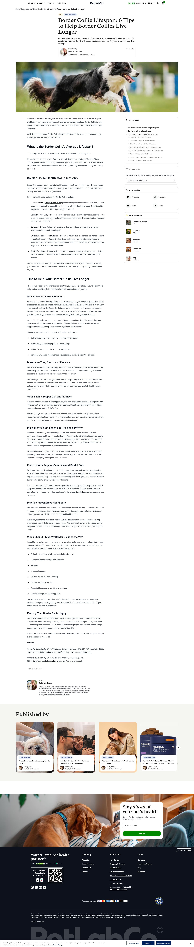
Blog (139, 868)
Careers (85, 872)
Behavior (141, 860)
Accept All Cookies (163, 943)
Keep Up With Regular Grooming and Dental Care (146, 150)
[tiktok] (44, 887)
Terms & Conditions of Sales (121, 875)
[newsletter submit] (174, 180)
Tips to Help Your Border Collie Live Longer (143, 134)
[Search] (158, 3)
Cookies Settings (116, 883)
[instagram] (36, 887)
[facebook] (32, 887)
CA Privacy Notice (117, 872)
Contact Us (86, 868)
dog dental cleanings (80, 492)
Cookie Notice (115, 879)
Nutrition (141, 872)
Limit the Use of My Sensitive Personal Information (121, 888)
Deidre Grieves (75, 52)
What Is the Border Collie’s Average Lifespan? (143, 128)
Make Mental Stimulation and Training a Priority (145, 147)
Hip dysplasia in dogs (54, 203)
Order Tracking (88, 864)
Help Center (114, 860)
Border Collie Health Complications (140, 131)
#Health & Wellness (35, 669)
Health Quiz (61, 3)
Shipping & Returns (117, 864)
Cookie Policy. (57, 945)
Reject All (148, 943)
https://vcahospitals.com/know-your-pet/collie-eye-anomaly (57, 661)
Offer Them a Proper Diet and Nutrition (143, 144)
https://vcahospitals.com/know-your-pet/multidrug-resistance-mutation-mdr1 (59, 652)
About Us (85, 860)
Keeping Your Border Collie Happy (141, 160)
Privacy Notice (115, 868)
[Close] (191, 943)
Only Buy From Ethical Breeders (140, 137)
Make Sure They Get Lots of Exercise (142, 140)
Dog (22, 9)
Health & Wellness (31, 9)
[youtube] (40, 887)
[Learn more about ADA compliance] (159, 901)
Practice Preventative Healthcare (141, 154)
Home (18, 9)
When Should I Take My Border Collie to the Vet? (146, 157)
